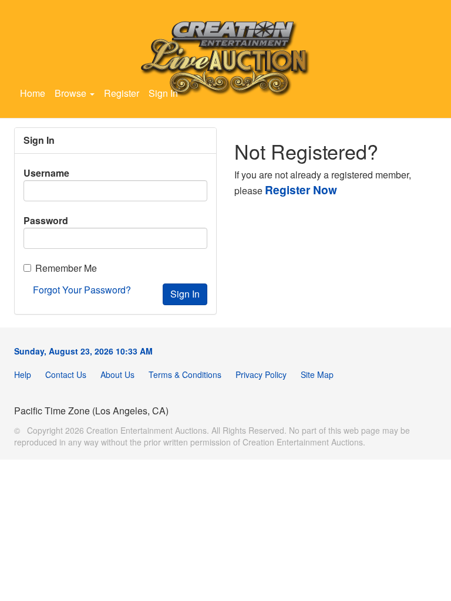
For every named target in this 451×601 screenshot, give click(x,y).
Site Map (317, 374)
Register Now (301, 189)
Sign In (163, 93)
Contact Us (65, 374)
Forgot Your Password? (82, 289)
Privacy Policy (261, 374)
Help (22, 374)
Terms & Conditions (185, 374)
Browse (72, 93)
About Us (117, 374)
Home (32, 93)
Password (45, 220)
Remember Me (66, 268)
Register (121, 93)
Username (46, 173)
